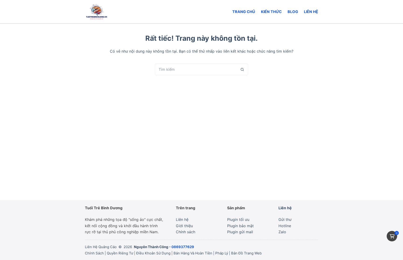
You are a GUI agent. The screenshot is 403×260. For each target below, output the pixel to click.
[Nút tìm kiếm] (242, 69)
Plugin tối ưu (238, 219)
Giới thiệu (184, 225)
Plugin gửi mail (240, 232)
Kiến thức (271, 11)
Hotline (284, 225)
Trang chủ (243, 11)
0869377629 (182, 247)
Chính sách (185, 232)
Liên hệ (311, 11)
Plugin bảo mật (240, 225)
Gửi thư (285, 219)
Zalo (282, 232)
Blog (293, 11)
